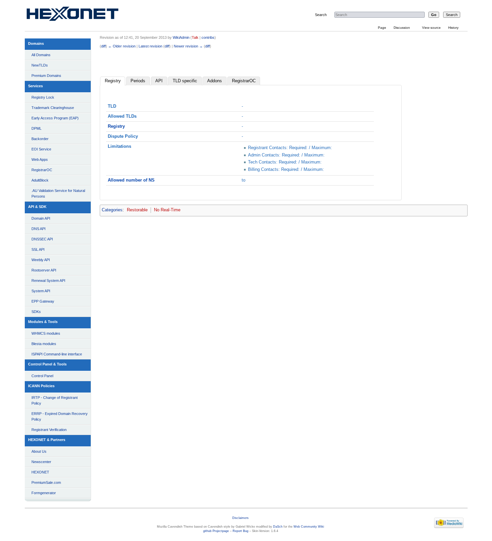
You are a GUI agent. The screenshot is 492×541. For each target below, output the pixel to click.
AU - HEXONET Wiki (80, 15)
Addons (214, 81)
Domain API (40, 218)
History (453, 27)
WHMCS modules (45, 333)
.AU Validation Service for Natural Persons (58, 193)
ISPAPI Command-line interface (56, 354)
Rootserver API (43, 270)
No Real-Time (167, 210)
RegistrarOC (41, 170)
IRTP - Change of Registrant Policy (54, 400)
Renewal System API (48, 281)
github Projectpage (216, 531)
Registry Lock (42, 97)
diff (103, 46)
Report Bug (240, 531)
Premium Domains (46, 76)
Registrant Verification (49, 430)
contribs (208, 37)
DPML (36, 128)
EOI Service (41, 149)
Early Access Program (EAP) (55, 118)
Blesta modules (43, 344)
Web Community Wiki (309, 526)
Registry (113, 81)
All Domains (41, 55)
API (159, 81)
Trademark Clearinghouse (52, 108)
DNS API (38, 229)
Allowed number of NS (131, 180)
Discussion (402, 27)
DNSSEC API (42, 239)
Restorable (137, 210)
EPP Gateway (42, 301)
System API (40, 291)
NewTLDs (39, 65)
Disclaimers (240, 518)
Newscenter (41, 462)
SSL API (38, 249)
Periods (138, 81)
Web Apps (39, 159)
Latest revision (150, 46)
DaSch (277, 526)
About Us (39, 451)
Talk (195, 37)
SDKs (36, 312)
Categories (112, 210)
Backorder (40, 139)
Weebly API (40, 260)
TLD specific (185, 81)
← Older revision (122, 46)
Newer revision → (188, 46)
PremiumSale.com (46, 482)
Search (321, 15)
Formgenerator (43, 493)
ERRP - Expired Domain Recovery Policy (59, 416)
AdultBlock (40, 180)
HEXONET (40, 472)
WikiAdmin (181, 37)
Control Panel (42, 376)
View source (431, 27)
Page (382, 27)
